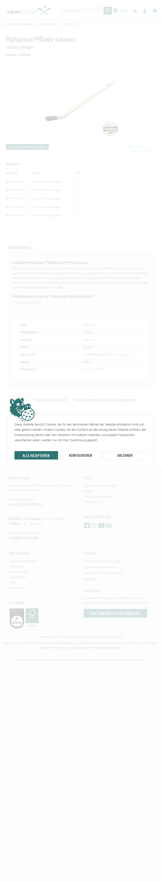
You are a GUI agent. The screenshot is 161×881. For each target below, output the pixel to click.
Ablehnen (124, 455)
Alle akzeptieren (36, 455)
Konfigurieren (80, 455)
